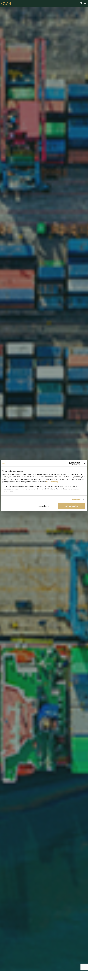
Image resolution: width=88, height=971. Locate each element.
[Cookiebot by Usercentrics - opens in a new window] (70, 463)
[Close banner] (85, 463)
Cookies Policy (52, 481)
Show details (76, 499)
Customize (42, 506)
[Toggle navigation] (81, 3)
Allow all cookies (71, 506)
